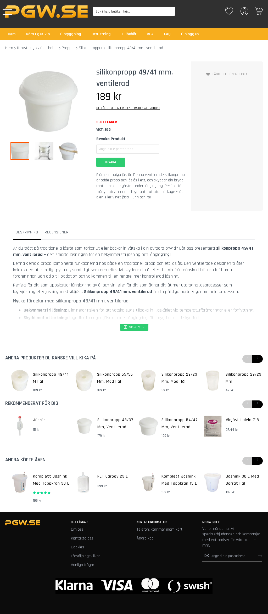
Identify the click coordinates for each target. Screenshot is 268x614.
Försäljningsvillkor (85, 556)
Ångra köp (145, 538)
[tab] (27, 234)
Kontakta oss (82, 538)
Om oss (77, 529)
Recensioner (57, 232)
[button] (47, 151)
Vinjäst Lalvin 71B (242, 420)
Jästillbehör (48, 48)
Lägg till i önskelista (230, 74)
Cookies (77, 547)
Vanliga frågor (82, 565)
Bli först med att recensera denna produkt (128, 108)
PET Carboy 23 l (112, 476)
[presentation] (257, 359)
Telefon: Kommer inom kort (159, 529)
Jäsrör (39, 420)
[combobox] (134, 11)
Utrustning (26, 48)
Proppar (68, 48)
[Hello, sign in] (244, 13)
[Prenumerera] (260, 556)
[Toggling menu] (7, 12)
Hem (9, 48)
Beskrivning (27, 232)
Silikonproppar (91, 48)
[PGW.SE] (46, 11)
